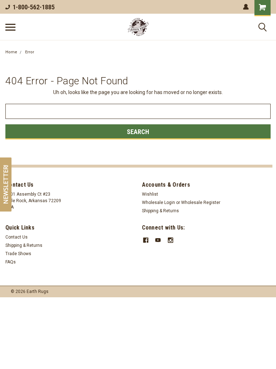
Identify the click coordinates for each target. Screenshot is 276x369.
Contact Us (16, 237)
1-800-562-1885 (34, 7)
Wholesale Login (158, 202)
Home (11, 52)
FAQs (10, 261)
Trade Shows (18, 253)
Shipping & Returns (160, 210)
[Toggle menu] (10, 27)
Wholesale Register (200, 202)
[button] (6, 184)
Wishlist (150, 194)
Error (29, 52)
